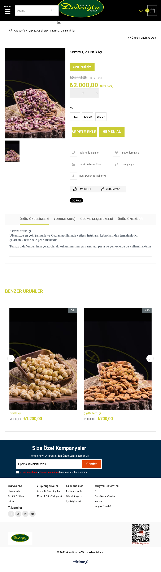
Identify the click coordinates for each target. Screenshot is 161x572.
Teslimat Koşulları (74, 491)
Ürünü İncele (60, 364)
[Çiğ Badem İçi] (118, 359)
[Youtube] (32, 514)
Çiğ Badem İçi (92, 413)
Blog (97, 491)
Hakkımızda (14, 491)
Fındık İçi (15, 413)
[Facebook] (11, 514)
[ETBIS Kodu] (140, 534)
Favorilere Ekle (43, 364)
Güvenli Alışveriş (74, 496)
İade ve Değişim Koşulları (49, 491)
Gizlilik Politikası (16, 496)
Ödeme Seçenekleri (96, 219)
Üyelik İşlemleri (73, 501)
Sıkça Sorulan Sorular (105, 496)
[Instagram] (25, 514)
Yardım (98, 501)
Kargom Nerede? (103, 506)
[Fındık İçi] (43, 359)
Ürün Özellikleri (34, 219)
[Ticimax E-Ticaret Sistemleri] (80, 562)
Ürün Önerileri (130, 219)
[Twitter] (18, 514)
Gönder (91, 464)
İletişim (11, 501)
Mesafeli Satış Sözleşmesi (49, 496)
